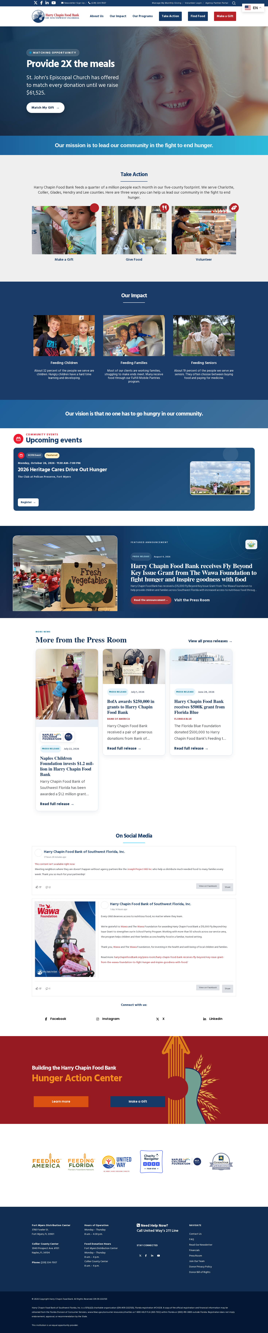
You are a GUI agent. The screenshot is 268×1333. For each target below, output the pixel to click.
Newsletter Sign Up (74, 3)
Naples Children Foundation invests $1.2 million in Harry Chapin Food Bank (67, 766)
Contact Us (195, 1234)
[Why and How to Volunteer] (204, 231)
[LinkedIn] (47, 3)
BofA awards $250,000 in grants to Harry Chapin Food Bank (130, 706)
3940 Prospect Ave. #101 (45, 1248)
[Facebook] (41, 3)
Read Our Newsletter (200, 1245)
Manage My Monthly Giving (166, 3)
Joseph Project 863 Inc (139, 869)
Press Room (195, 1256)
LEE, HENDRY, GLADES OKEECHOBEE (113, 1171)
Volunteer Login (193, 3)
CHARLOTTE (126, 1171)
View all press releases (210, 641)
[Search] (234, 3)
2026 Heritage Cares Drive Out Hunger (62, 469)
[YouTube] (53, 3)
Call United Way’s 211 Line (157, 1231)
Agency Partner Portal (216, 3)
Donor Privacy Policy (200, 1267)
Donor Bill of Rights (199, 1272)
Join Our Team (197, 1261)
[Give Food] (134, 231)
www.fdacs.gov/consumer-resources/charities (110, 1312)
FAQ (191, 1239)
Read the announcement (151, 600)
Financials (194, 1250)
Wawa (124, 926)
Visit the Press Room (192, 600)
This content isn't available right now (55, 864)
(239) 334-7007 (98, 3)
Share (227, 887)
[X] (36, 3)
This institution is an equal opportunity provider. (55, 1325)
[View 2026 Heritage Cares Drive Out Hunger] (220, 478)
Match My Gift (43, 107)
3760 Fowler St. (40, 1230)
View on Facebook (208, 886)
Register (28, 502)
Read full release (57, 804)
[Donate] (64, 231)
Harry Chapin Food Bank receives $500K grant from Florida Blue (199, 706)
